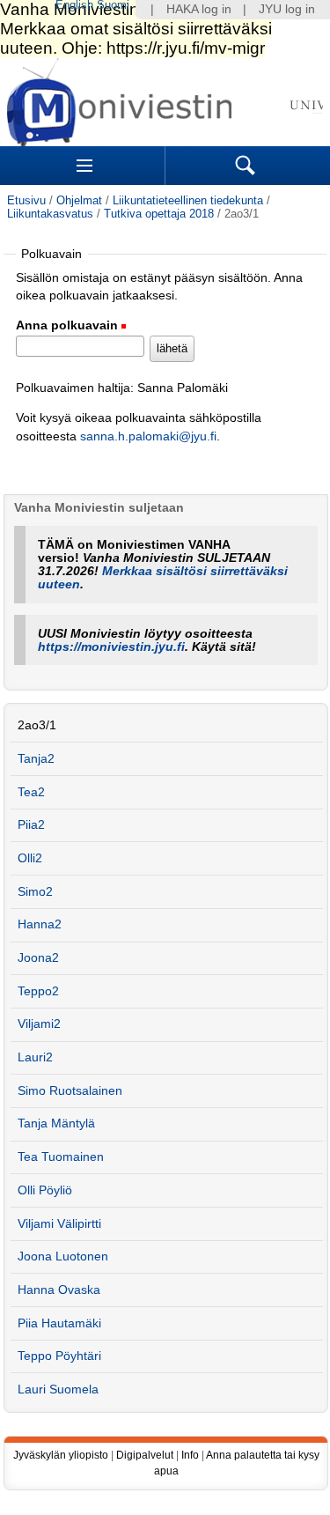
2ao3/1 (37, 725)
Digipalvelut (144, 1455)
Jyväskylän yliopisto (60, 1455)
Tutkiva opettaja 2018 (159, 213)
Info (190, 1455)
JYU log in (287, 9)
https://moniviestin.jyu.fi (111, 647)
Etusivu (26, 200)
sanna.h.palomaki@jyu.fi (148, 436)
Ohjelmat (79, 200)
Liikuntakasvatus (50, 213)
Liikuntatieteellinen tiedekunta (188, 200)
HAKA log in (198, 9)
